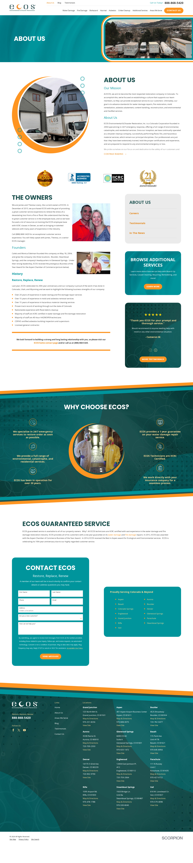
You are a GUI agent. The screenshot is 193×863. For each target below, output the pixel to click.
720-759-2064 (122, 777)
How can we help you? (27, 624)
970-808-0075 (122, 722)
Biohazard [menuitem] (93, 10)
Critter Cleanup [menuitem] (124, 10)
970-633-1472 (122, 749)
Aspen (121, 599)
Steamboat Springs (155, 623)
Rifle (120, 623)
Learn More (153, 286)
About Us (50, 2)
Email (54, 600)
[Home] (23, 7)
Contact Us (174, 10)
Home (57, 707)
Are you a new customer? (28, 616)
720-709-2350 (89, 746)
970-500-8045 (122, 805)
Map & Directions (90, 718)
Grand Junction (124, 618)
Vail (119, 627)
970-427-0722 (156, 777)
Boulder (150, 604)
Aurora (150, 599)
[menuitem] (152, 213)
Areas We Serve (61, 718)
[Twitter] (19, 730)
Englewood (123, 613)
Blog (59, 2)
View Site (87, 725)
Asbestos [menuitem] (112, 10)
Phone (21, 600)
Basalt (121, 604)
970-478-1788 (89, 802)
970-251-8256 (89, 722)
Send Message (51, 656)
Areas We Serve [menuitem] (156, 10)
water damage (114, 534)
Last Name (56, 592)
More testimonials (153, 359)
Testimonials (70, 2)
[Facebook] (13, 730)
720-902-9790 (89, 774)
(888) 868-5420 (22, 234)
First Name (23, 592)
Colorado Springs (125, 609)
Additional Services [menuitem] (140, 10)
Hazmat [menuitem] (103, 10)
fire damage (130, 534)
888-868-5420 (174, 2)
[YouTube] (24, 730)
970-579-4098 (156, 802)
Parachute (151, 618)
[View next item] (155, 350)
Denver (150, 609)
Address (22, 608)
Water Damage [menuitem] (69, 10)
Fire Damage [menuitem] (82, 10)
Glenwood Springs (155, 613)
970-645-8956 (156, 749)
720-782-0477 (156, 722)
